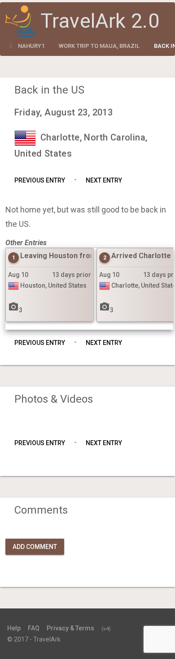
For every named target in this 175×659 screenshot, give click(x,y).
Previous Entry (39, 180)
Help (14, 628)
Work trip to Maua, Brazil (99, 46)
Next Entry (104, 180)
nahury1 (31, 46)
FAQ (33, 628)
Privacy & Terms (70, 628)
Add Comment (35, 546)
